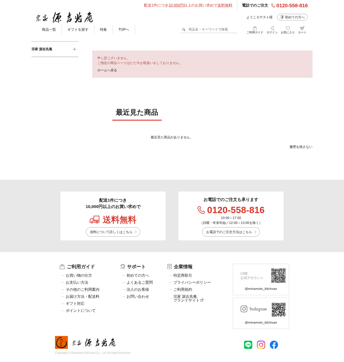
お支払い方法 (77, 282)
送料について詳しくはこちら (111, 232)
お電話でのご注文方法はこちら (229, 232)
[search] (184, 29)
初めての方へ (295, 17)
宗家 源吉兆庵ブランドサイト (187, 298)
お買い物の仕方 (79, 275)
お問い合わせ (138, 296)
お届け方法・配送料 (82, 296)
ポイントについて (81, 311)
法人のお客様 (138, 289)
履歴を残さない (300, 147)
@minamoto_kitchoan (261, 288)
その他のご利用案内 (82, 289)
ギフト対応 (75, 303)
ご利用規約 (182, 289)
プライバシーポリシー (192, 282)
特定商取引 (182, 275)
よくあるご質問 (140, 282)
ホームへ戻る (107, 70)
